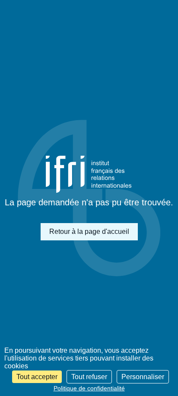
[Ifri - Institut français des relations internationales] (89, 174)
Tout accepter (36, 376)
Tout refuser (89, 376)
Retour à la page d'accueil (89, 231)
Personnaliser (142, 376)
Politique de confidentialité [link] (89, 388)
